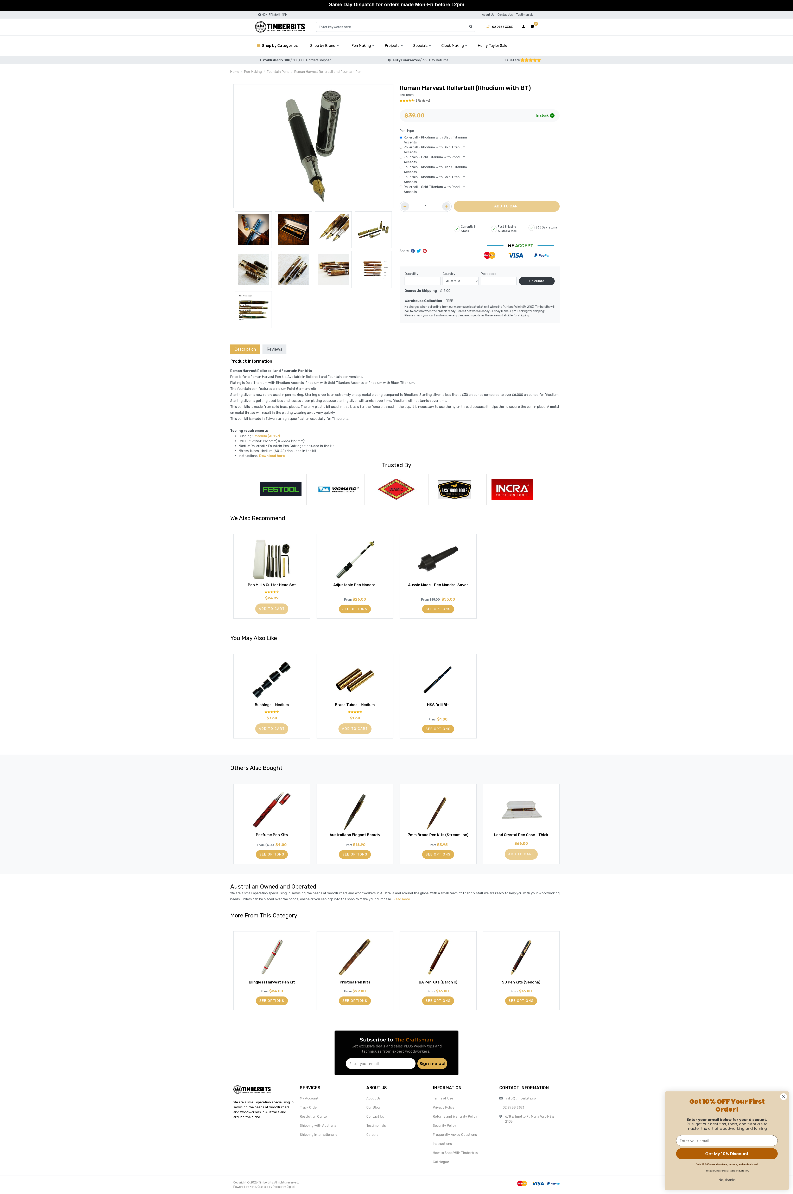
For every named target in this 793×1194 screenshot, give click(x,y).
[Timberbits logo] (280, 27)
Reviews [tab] (274, 349)
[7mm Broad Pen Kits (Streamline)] (438, 809)
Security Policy (444, 1126)
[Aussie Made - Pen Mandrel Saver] (438, 559)
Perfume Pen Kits (272, 835)
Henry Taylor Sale (492, 45)
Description (245, 349)
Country (449, 274)
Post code (488, 274)
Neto (253, 1187)
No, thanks (727, 1179)
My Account (309, 1098)
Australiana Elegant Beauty (355, 835)
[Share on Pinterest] (425, 251)
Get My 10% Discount (727, 1154)
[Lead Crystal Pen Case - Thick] (521, 809)
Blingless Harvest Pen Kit (272, 982)
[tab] (245, 349)
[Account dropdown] (523, 27)
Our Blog (373, 1107)
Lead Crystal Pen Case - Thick (521, 835)
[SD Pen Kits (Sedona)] (521, 957)
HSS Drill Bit (438, 705)
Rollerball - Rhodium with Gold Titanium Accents (434, 149)
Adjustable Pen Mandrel (354, 585)
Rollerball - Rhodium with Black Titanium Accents (435, 139)
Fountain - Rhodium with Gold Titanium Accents (434, 179)
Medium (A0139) (267, 436)
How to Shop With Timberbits (455, 1153)
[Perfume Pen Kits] (272, 809)
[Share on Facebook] (413, 251)
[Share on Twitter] (419, 251)
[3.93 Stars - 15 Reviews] (272, 592)
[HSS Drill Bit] (438, 679)
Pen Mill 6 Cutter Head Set (272, 585)
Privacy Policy (444, 1107)
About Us (488, 15)
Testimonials (524, 15)
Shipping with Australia (318, 1126)
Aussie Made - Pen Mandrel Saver (438, 585)
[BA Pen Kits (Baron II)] (438, 957)
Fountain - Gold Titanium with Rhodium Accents (434, 159)
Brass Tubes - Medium (355, 705)
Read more (401, 899)
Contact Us (505, 15)
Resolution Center (314, 1116)
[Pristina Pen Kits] (355, 957)
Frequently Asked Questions (455, 1135)
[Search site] (471, 27)
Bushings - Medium (272, 705)
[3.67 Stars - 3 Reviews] (355, 712)
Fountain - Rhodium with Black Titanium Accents (435, 169)
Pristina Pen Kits (355, 982)
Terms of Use (443, 1098)
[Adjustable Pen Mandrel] (355, 559)
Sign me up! (432, 1063)
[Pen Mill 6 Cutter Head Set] (272, 559)
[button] (532, 27)
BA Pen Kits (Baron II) (438, 982)
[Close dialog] (783, 1096)
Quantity (411, 274)
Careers (372, 1135)
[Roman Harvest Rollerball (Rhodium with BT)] (313, 146)
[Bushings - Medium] (272, 679)
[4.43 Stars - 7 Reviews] (272, 712)
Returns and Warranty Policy (455, 1116)
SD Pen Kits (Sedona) (521, 982)
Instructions (442, 1144)
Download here (272, 456)
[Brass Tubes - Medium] (355, 679)
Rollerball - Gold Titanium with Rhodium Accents (434, 189)
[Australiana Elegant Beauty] (355, 809)
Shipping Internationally (318, 1135)
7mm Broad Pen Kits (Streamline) (438, 835)
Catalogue (441, 1162)
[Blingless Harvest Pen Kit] (272, 957)
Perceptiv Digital (284, 1187)
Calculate (536, 281)
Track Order (309, 1107)
